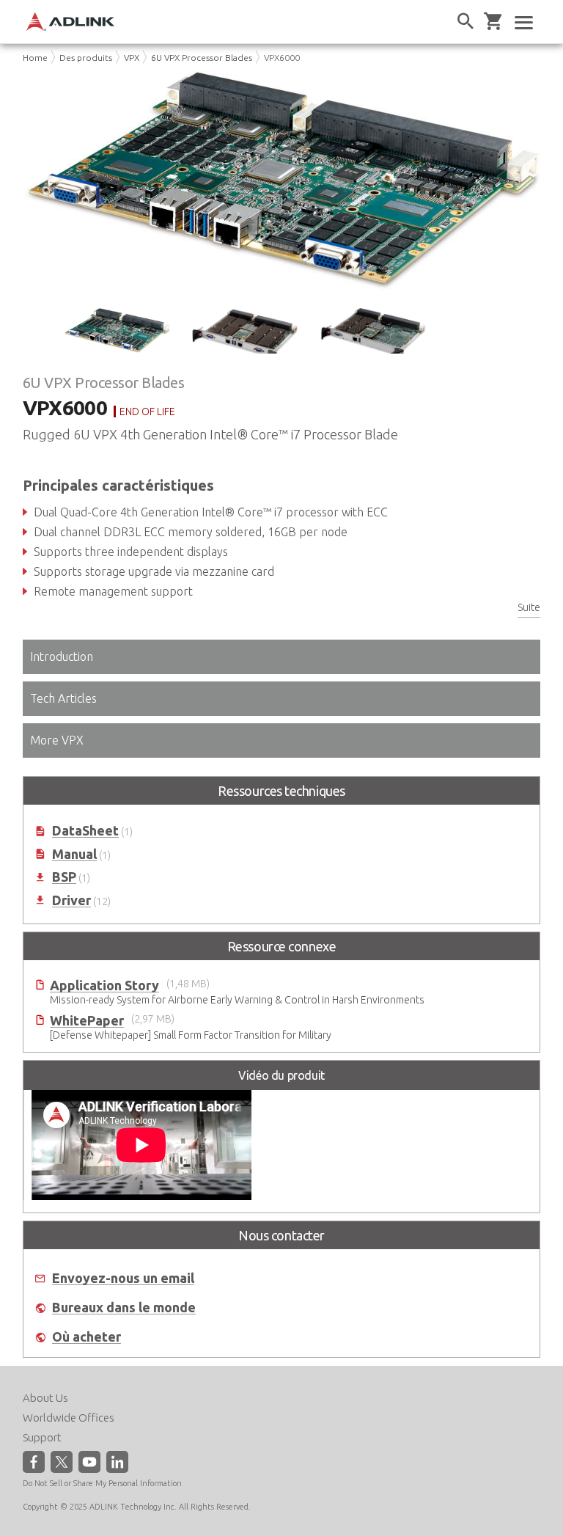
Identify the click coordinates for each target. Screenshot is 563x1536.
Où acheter (86, 1337)
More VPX (57, 740)
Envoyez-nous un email (123, 1278)
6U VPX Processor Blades (201, 57)
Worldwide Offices (68, 1417)
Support (42, 1437)
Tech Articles (63, 698)
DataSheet (85, 831)
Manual (74, 854)
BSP (64, 877)
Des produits (85, 57)
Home (35, 57)
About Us (45, 1397)
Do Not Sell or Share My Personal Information (102, 1483)
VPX (131, 57)
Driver (71, 900)
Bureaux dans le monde (124, 1307)
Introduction (61, 656)
